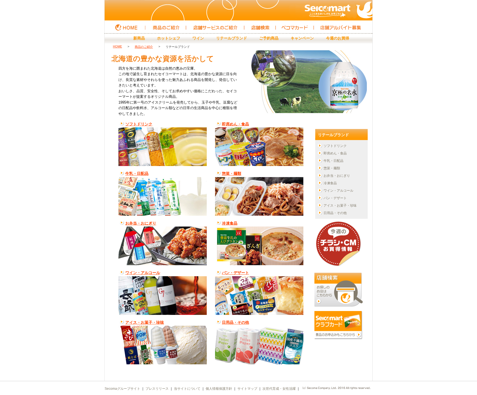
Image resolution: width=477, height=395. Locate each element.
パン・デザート (235, 272)
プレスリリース (157, 388)
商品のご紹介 (144, 46)
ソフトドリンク (138, 124)
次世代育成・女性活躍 (279, 388)
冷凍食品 (229, 223)
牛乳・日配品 (137, 173)
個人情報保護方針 (219, 388)
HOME (117, 46)
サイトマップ (247, 388)
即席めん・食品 (235, 124)
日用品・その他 (235, 322)
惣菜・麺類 (231, 173)
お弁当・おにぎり (140, 223)
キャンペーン (302, 38)
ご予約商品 (269, 38)
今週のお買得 (337, 38)
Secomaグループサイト (122, 388)
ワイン (198, 38)
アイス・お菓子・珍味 (144, 322)
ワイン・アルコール (142, 272)
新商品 (139, 38)
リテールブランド (231, 38)
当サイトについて (187, 388)
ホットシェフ (168, 38)
